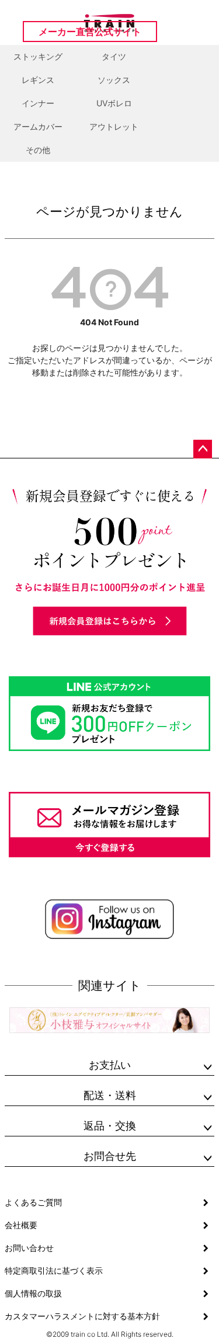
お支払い (110, 1065)
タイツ (114, 56)
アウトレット (113, 126)
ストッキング (37, 56)
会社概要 (21, 1225)
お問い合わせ (29, 1248)
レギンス (38, 80)
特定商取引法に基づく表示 (54, 1270)
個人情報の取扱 (33, 1293)
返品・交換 (110, 1126)
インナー (38, 103)
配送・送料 (110, 1095)
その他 (38, 150)
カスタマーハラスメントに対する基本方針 (82, 1316)
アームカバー (37, 126)
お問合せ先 (110, 1156)
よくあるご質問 (33, 1202)
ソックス (114, 80)
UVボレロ (114, 103)
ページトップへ (202, 449)
